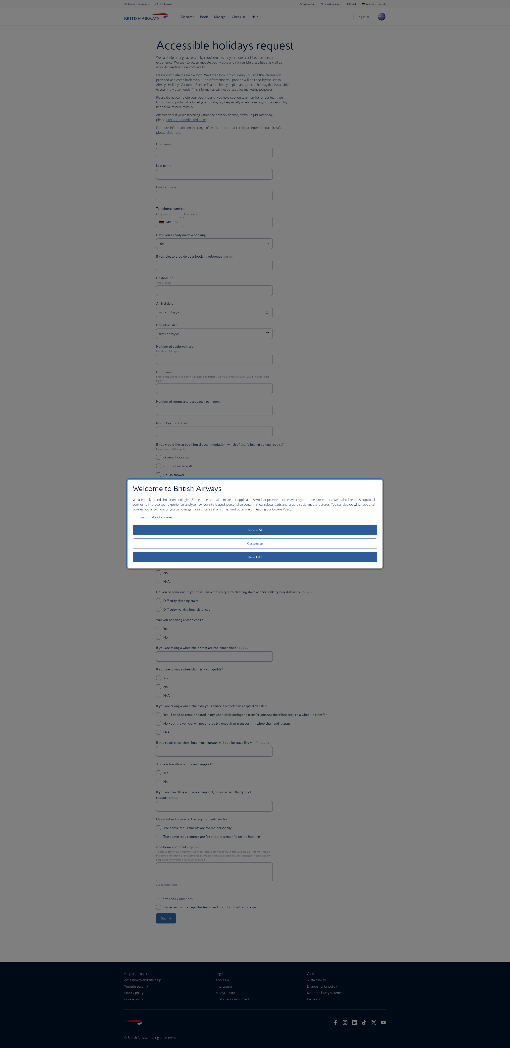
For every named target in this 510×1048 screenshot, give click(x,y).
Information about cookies (153, 517)
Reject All (255, 557)
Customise (255, 544)
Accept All (255, 530)
